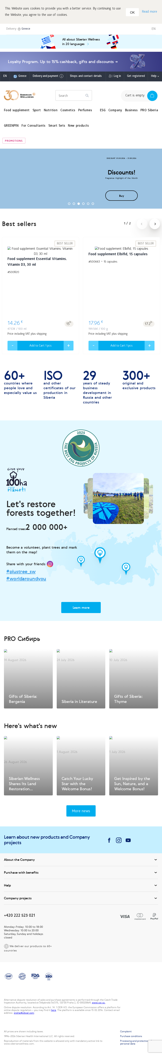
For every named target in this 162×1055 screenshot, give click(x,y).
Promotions (14, 141)
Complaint (126, 1031)
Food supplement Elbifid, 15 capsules (118, 254)
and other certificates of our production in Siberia (59, 385)
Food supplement (17, 110)
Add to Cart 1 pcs (40, 346)
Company (115, 110)
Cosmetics (67, 110)
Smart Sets (56, 126)
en (5, 76)
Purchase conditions (131, 1036)
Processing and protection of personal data (136, 1042)
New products (78, 126)
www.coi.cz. (98, 1002)
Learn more (81, 607)
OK (132, 12)
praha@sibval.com (24, 1012)
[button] (69, 204)
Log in (117, 76)
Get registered (136, 76)
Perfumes (85, 110)
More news (81, 811)
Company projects (18, 898)
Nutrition (51, 110)
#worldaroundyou (26, 578)
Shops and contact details (86, 76)
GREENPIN (11, 126)
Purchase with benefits (21, 872)
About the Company (19, 859)
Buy (121, 196)
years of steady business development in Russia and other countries (97, 387)
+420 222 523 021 (19, 915)
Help (153, 76)
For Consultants (33, 126)
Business (131, 110)
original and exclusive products (138, 380)
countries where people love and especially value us (20, 382)
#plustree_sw (21, 571)
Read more (149, 12)
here (53, 1010)
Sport (37, 110)
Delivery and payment (45, 76)
